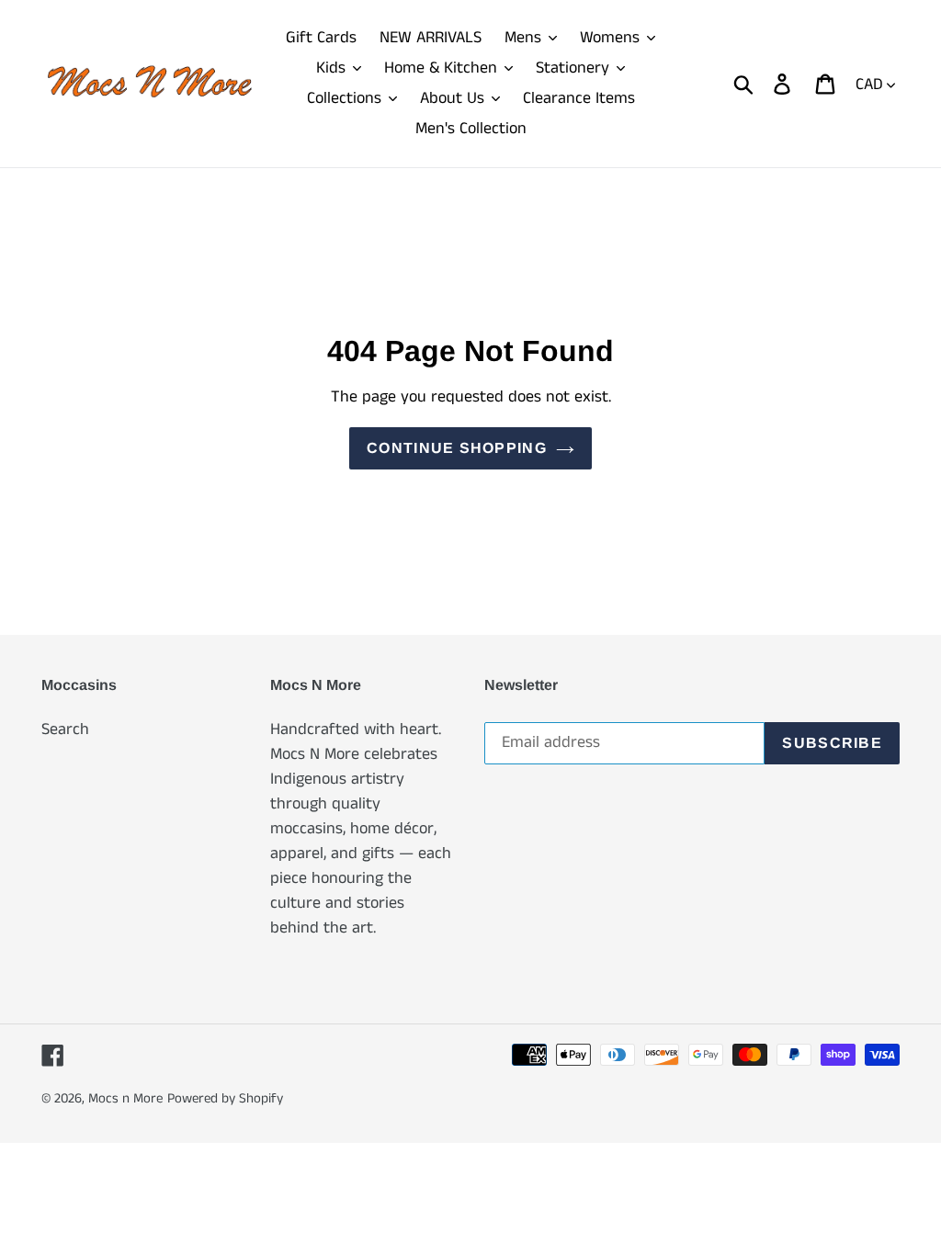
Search (65, 729)
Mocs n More (125, 1098)
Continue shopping (457, 448)
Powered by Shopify (225, 1098)
